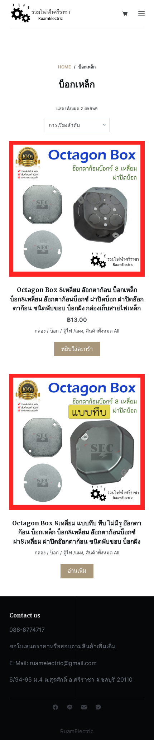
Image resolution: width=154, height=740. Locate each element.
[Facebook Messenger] (98, 707)
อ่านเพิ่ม (77, 570)
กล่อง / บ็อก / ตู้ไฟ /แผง (59, 331)
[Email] (84, 707)
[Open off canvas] (141, 13)
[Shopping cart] (124, 13)
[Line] (69, 707)
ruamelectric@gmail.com (63, 663)
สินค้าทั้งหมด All (102, 331)
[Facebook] (55, 707)
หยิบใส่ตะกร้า (77, 348)
